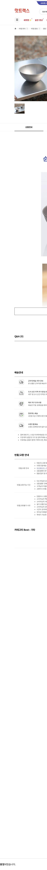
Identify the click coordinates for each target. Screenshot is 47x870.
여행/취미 (22, 28)
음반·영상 (39, 20)
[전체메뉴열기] (17, 19)
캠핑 (44, 28)
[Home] (15, 29)
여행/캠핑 (34, 28)
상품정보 (28, 127)
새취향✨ (27, 20)
